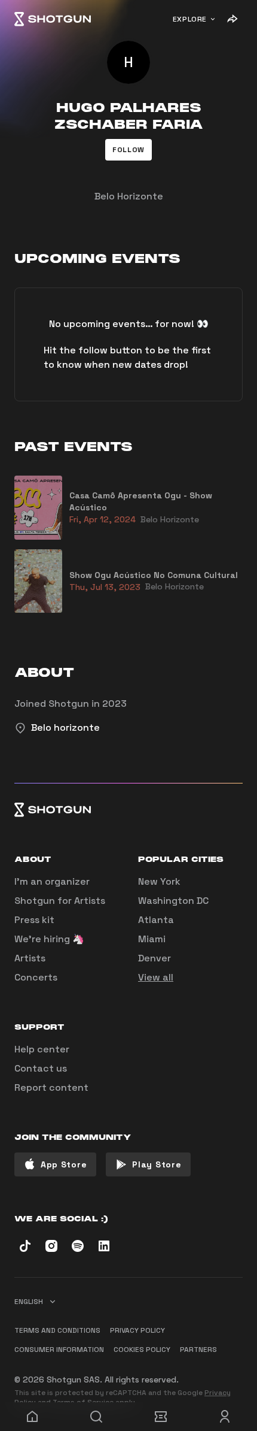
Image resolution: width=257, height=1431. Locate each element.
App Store (64, 1164)
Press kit (34, 919)
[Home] (52, 19)
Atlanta (156, 919)
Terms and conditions (57, 1330)
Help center (41, 1049)
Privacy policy (137, 1330)
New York (159, 881)
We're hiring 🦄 (49, 939)
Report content (51, 1087)
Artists (29, 958)
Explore (190, 19)
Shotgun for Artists (59, 900)
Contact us (40, 1068)
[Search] (97, 1416)
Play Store (156, 1164)
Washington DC (173, 900)
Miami (152, 939)
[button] (128, 150)
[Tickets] (160, 1416)
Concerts (35, 977)
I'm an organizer (52, 881)
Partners (198, 1349)
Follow (128, 150)
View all (155, 977)
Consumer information (59, 1349)
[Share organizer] (232, 19)
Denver (154, 958)
